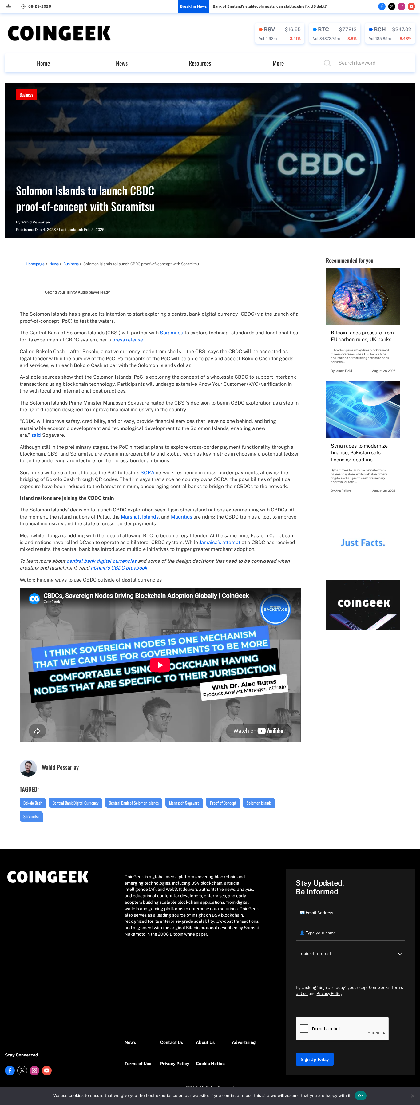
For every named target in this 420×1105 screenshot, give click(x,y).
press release (127, 340)
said (36, 435)
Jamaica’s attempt (219, 542)
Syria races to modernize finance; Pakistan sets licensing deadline (359, 453)
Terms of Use (138, 1063)
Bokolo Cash (32, 802)
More (278, 63)
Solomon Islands (259, 802)
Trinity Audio (77, 292)
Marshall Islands (140, 517)
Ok (360, 1095)
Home (43, 63)
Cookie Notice (210, 1063)
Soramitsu (171, 333)
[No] (412, 1096)
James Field (343, 371)
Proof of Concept (223, 802)
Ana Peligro (343, 490)
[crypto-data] (279, 33)
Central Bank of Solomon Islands (134, 802)
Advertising (244, 1042)
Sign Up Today (315, 1059)
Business (26, 94)
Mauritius (181, 517)
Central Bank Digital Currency (75, 802)
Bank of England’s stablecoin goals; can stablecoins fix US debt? (270, 6)
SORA (147, 473)
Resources (200, 63)
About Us (205, 1042)
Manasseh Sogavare (184, 802)
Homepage (35, 264)
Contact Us (171, 1042)
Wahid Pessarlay (35, 222)
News (122, 63)
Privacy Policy (174, 1063)
